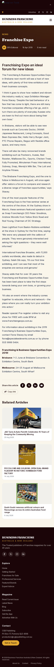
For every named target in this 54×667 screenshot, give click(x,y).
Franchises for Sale (10, 575)
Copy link (12, 392)
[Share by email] (41, 385)
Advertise (32, 12)
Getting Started (8, 572)
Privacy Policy (36, 663)
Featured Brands (9, 583)
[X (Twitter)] (43, 12)
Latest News (7, 603)
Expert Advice (8, 586)
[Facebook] (39, 12)
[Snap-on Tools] (24, 4)
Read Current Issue (10, 599)
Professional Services (11, 579)
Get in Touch (11, 643)
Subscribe (6, 610)
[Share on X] (29, 385)
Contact (25, 663)
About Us (16, 663)
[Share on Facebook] (22, 385)
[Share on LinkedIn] (35, 385)
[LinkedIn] (51, 12)
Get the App (7, 614)
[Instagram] (47, 12)
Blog (4, 607)
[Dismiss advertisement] (50, 4)
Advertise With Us (9, 617)
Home (4, 568)
